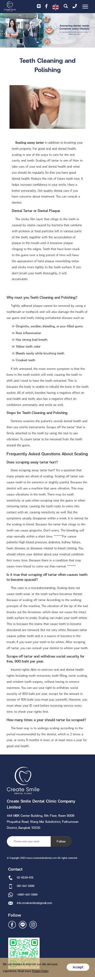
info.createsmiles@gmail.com (34, 903)
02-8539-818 (25, 877)
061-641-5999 (25, 886)
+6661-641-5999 (27, 894)
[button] (7, 31)
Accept (78, 967)
